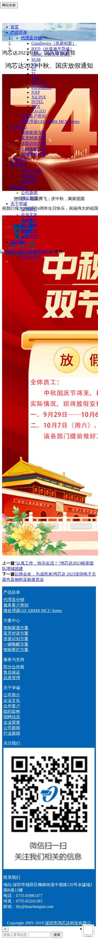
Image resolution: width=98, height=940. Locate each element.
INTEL (37, 102)
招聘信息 (29, 231)
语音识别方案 (33, 143)
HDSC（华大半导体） (51, 54)
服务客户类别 (33, 116)
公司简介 (29, 209)
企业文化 (29, 214)
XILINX (38, 97)
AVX (35, 106)
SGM (36, 59)
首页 (14, 27)
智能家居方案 (33, 132)
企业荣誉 (29, 236)
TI (33, 73)
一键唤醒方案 (33, 149)
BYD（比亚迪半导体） (52, 49)
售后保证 (29, 176)
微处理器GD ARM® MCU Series (50, 121)
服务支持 (18, 165)
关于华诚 (18, 203)
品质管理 (29, 182)
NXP (35, 92)
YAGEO (38, 111)
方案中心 (18, 127)
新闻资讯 (18, 187)
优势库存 (18, 160)
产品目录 (18, 32)
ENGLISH (30, 257)
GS (34, 64)
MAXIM (38, 83)
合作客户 (29, 220)
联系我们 (18, 242)
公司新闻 (29, 192)
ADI (35, 78)
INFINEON (41, 87)
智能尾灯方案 (33, 154)
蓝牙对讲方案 (33, 138)
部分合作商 (31, 171)
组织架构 (29, 225)
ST (33, 69)
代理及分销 (31, 38)
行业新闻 (29, 198)
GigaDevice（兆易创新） (53, 43)
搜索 (57, 935)
